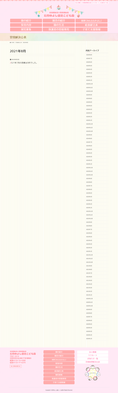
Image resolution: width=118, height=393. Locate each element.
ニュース (92, 358)
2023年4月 (89, 196)
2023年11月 (89, 171)
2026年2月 (89, 76)
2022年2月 (89, 247)
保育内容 (59, 363)
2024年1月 (89, 164)
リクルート (92, 355)
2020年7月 (89, 316)
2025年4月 (89, 109)
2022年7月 (89, 229)
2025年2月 (89, 116)
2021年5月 (89, 280)
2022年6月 (89, 233)
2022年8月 (89, 225)
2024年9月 (89, 135)
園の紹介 (59, 352)
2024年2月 (89, 160)
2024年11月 (89, 127)
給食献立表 (59, 371)
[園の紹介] (26, 20)
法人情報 (92, 352)
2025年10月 (89, 91)
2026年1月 (89, 80)
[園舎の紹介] (59, 20)
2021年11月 (89, 258)
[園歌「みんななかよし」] (91, 20)
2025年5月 (89, 105)
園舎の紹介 (59, 356)
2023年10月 (89, 175)
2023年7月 (89, 185)
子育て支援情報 (59, 382)
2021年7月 (89, 273)
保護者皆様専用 (59, 379)
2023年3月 (89, 200)
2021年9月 (89, 266)
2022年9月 (89, 222)
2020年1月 (89, 338)
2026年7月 (89, 58)
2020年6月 (89, 320)
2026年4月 (89, 69)
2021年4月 (89, 284)
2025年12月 (89, 84)
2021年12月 (89, 255)
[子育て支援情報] (91, 29)
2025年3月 (89, 113)
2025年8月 (89, 98)
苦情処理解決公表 (92, 361)
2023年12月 (89, 167)
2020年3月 (89, 331)
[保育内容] (26, 25)
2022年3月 (89, 244)
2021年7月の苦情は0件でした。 (24, 62)
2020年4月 (89, 327)
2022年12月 (89, 211)
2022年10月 (89, 218)
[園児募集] (26, 29)
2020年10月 (89, 306)
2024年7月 (89, 142)
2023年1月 (89, 207)
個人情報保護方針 (15, 366)
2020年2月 (89, 335)
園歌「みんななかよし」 (59, 359)
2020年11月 (89, 302)
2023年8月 (89, 182)
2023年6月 (89, 189)
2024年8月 (89, 138)
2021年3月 (89, 287)
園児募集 (59, 375)
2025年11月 (89, 87)
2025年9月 (89, 95)
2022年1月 (89, 251)
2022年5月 (89, 236)
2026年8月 (89, 55)
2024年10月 (89, 131)
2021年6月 (89, 276)
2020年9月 (89, 309)
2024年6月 (89, 145)
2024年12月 (89, 124)
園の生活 (59, 367)
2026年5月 (89, 65)
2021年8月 (89, 269)
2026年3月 (89, 73)
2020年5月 (89, 324)
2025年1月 (89, 120)
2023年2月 (89, 204)
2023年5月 (89, 193)
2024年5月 (89, 149)
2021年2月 (89, 291)
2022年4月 (89, 240)
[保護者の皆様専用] (59, 29)
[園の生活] (59, 25)
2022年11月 (89, 215)
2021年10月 (89, 262)
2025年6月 (89, 102)
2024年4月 (89, 153)
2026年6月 (89, 62)
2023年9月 (89, 178)
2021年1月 (89, 295)
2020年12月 (89, 298)
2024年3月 (89, 156)
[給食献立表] (91, 25)
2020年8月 (89, 313)
